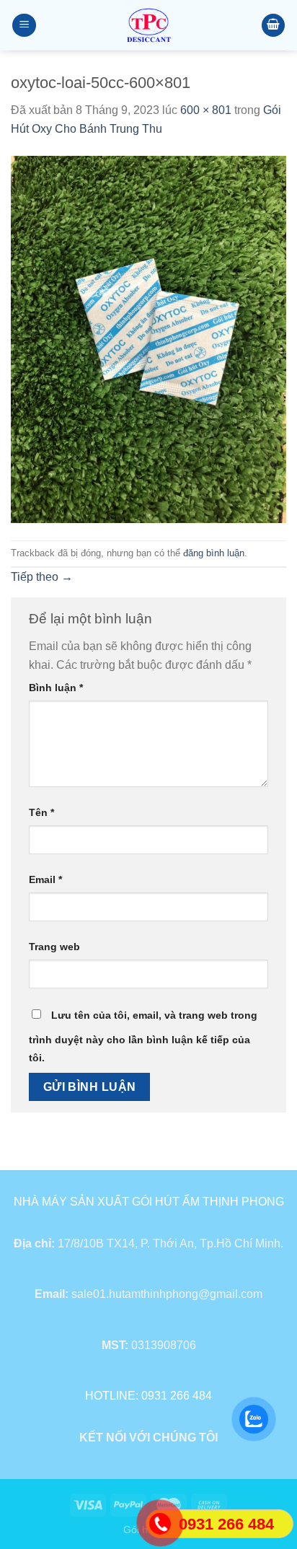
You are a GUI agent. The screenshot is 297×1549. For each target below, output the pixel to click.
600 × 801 (205, 110)
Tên (41, 812)
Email (45, 879)
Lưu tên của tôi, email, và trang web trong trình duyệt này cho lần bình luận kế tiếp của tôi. (143, 1036)
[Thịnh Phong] (148, 25)
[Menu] (24, 26)
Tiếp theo (42, 577)
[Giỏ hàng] (273, 26)
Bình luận (56, 687)
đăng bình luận (213, 553)
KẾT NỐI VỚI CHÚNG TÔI (148, 1437)
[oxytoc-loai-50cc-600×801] (148, 339)
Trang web (54, 946)
